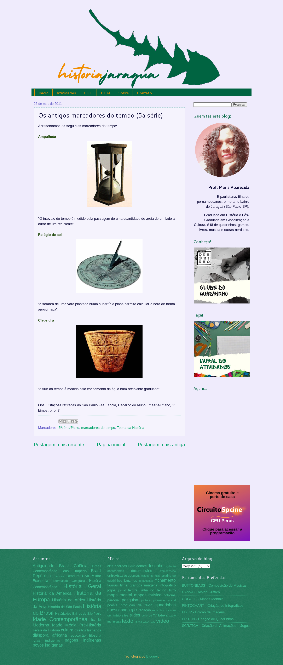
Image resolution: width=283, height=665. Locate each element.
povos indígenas (48, 645)
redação (144, 610)
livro (172, 590)
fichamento (165, 580)
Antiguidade (43, 565)
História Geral (82, 586)
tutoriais (149, 622)
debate (141, 566)
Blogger (152, 656)
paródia (113, 600)
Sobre (123, 93)
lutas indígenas (46, 640)
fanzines (130, 580)
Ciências (59, 576)
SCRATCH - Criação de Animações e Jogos (216, 626)
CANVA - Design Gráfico (201, 592)
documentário (141, 571)
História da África (68, 600)
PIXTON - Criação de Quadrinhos (208, 619)
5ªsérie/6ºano (69, 428)
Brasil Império (74, 571)
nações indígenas (83, 640)
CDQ (105, 93)
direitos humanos (88, 630)
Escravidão (60, 580)
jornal (122, 590)
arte (110, 566)
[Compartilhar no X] (68, 421)
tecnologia (114, 621)
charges (121, 566)
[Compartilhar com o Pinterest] (76, 421)
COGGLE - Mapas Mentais (203, 599)
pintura (145, 600)
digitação (170, 566)
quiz (134, 610)
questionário (118, 610)
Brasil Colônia (73, 565)
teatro (172, 615)
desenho (155, 565)
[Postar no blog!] (64, 421)
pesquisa (130, 600)
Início (43, 93)
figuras (112, 585)
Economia (40, 581)
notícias (169, 595)
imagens (150, 585)
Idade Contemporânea (60, 619)
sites (125, 615)
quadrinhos (165, 605)
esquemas (132, 576)
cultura (67, 630)
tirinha (138, 621)
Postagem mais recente (59, 444)
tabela (162, 615)
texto (127, 621)
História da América (52, 593)
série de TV (149, 615)
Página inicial (111, 444)
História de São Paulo (65, 607)
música (154, 595)
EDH (88, 93)
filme (123, 585)
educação (78, 635)
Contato (144, 93)
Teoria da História (130, 428)
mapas (140, 595)
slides (135, 615)
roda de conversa (164, 610)
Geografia (78, 580)
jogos (111, 590)
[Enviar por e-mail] (60, 421)
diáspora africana (50, 635)
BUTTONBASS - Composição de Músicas (214, 585)
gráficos (136, 585)
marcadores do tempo (98, 428)
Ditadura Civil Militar (84, 576)
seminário (114, 615)
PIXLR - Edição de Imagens (203, 612)
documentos (115, 571)
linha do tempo (153, 590)
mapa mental (119, 595)
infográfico (168, 585)
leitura (133, 590)
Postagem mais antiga (161, 444)
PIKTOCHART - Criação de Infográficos (212, 606)
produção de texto (136, 605)
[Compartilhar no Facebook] (72, 421)
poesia (112, 605)
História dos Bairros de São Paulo (78, 613)
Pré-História (90, 625)
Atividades (66, 93)
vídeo (162, 621)
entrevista (115, 576)
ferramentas (146, 580)
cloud (131, 566)
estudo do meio (150, 575)
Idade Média (64, 625)
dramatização (168, 571)
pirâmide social (164, 600)
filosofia (95, 635)
